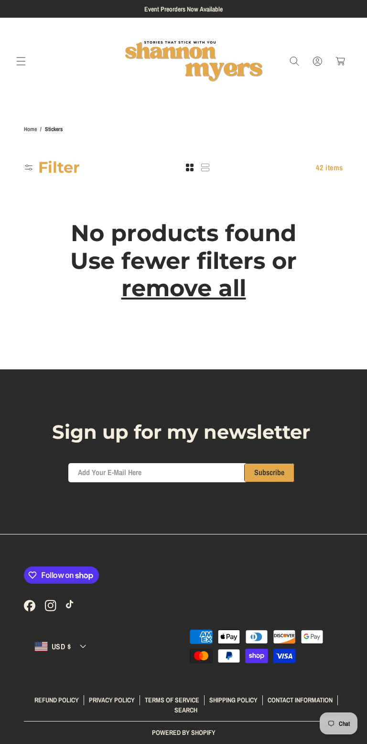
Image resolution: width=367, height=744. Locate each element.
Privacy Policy (112, 700)
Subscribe (269, 472)
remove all (183, 288)
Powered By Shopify (184, 732)
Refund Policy (56, 700)
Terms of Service (172, 700)
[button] (21, 61)
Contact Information (300, 700)
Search (185, 710)
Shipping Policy (233, 700)
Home (30, 129)
